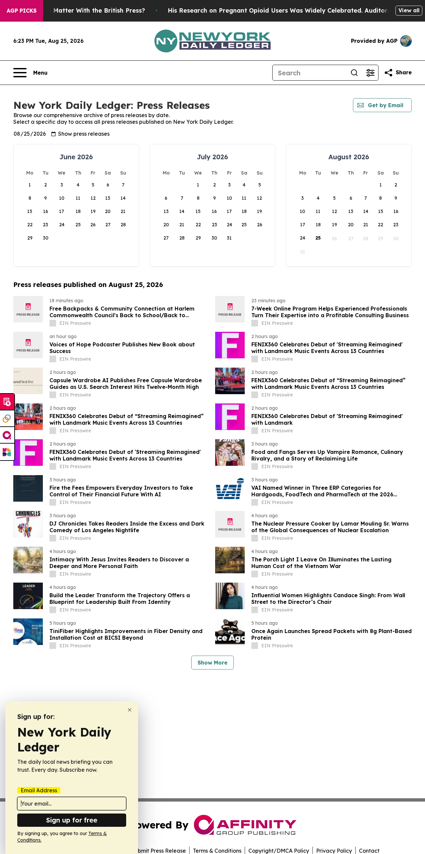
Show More (212, 662)
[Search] (354, 72)
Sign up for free (71, 820)
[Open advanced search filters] (370, 72)
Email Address (39, 790)
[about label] (52, 323)
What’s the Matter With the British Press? (81, 10)
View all (408, 10)
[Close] (130, 710)
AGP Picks (22, 10)
